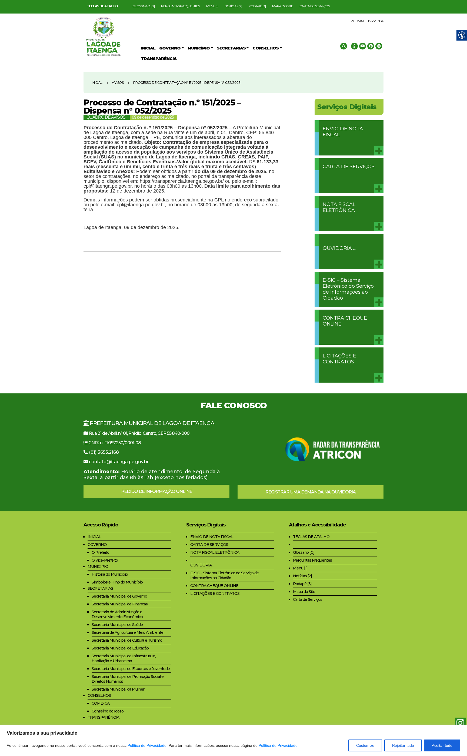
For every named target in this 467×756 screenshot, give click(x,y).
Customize (365, 745)
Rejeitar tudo (403, 745)
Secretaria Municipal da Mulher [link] (118, 689)
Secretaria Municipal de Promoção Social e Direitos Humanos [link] (128, 679)
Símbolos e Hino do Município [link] (117, 582)
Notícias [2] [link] (233, 6)
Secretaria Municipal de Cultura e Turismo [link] (127, 640)
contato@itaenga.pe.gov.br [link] (119, 461)
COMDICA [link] (100, 703)
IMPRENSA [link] (375, 21)
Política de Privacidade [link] (147, 745)
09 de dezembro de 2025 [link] (153, 117)
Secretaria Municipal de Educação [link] (120, 648)
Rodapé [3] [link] (257, 6)
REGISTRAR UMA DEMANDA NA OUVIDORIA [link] (310, 492)
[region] (233, 740)
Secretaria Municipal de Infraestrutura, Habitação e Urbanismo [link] (124, 658)
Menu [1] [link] (212, 6)
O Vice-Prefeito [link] (105, 560)
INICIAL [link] (94, 536)
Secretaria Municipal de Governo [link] (119, 596)
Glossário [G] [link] (143, 6)
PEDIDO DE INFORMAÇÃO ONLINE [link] (156, 491)
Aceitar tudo (442, 745)
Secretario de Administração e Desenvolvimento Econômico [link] (117, 614)
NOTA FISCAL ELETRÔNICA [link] (339, 207)
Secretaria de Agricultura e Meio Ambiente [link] (127, 632)
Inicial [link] (97, 83)
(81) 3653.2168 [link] (104, 452)
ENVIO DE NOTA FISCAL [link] (343, 132)
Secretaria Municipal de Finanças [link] (120, 604)
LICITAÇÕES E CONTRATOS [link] (339, 359)
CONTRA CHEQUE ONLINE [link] (345, 321)
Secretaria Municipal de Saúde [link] (117, 624)
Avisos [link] (118, 83)
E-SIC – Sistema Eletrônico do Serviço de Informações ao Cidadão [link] (348, 289)
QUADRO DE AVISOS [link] (106, 117)
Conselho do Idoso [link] (108, 711)
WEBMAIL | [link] (359, 21)
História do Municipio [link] (110, 574)
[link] (102, 6)
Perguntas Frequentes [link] (180, 6)
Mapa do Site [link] (282, 6)
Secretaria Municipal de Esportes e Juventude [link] (131, 668)
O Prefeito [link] (100, 552)
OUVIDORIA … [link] (339, 248)
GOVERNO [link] (97, 544)
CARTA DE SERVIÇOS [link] (349, 167)
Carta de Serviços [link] (314, 6)
